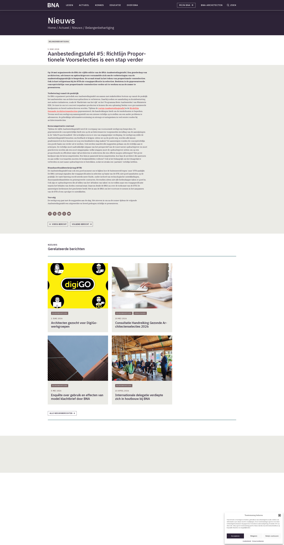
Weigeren (253, 536)
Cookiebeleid (247, 541)
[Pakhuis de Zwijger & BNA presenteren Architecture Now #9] (59, 225)
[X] (55, 214)
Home (52, 28)
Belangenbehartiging (99, 28)
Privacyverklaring (258, 541)
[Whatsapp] (64, 214)
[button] (279, 515)
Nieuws (77, 28)
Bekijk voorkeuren (272, 536)
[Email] (69, 214)
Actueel (64, 28)
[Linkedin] (59, 214)
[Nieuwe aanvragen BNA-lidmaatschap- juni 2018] (82, 225)
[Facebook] (50, 214)
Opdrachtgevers (140, 313)
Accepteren (235, 536)
